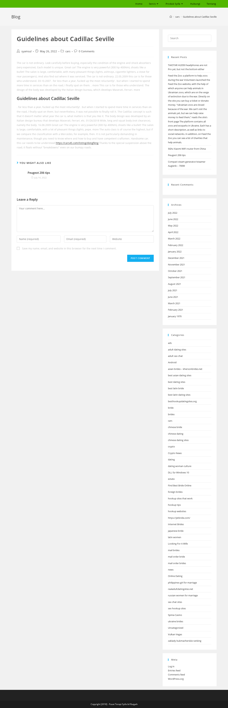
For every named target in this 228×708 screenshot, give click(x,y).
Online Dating (175, 576)
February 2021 (175, 309)
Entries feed (174, 670)
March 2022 (174, 238)
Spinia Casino (175, 615)
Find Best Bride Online (179, 485)
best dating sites (176, 382)
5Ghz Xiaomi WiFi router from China (187, 148)
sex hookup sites (177, 608)
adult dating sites (177, 349)
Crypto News (175, 453)
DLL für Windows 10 (178, 472)
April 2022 (173, 232)
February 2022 (175, 245)
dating (171, 459)
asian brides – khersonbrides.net (185, 369)
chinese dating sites (178, 440)
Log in (171, 666)
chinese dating (175, 433)
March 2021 (174, 303)
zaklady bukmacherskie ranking (184, 640)
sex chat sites (175, 602)
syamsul (26, 51)
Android (172, 362)
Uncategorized (175, 627)
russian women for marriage (183, 595)
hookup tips (174, 504)
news (170, 569)
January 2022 (175, 251)
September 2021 (176, 277)
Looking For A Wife (178, 543)
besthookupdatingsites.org (182, 401)
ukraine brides (175, 621)
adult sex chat (175, 356)
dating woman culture (179, 466)
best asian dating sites (179, 375)
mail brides (174, 550)
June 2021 (173, 296)
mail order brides (177, 563)
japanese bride (175, 530)
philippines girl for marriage (182, 582)
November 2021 (176, 264)
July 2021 (172, 290)
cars (67, 51)
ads (170, 343)
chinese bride (175, 427)
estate (171, 478)
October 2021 (175, 271)
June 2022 (173, 219)
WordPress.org (176, 678)
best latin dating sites (179, 394)
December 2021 (176, 258)
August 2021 (174, 284)
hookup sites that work (180, 498)
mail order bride (176, 556)
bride (170, 407)
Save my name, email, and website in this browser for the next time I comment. (69, 248)
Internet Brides (176, 524)
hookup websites (177, 511)
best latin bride (176, 388)
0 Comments (86, 51)
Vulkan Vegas (175, 634)
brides (171, 414)
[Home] (171, 16)
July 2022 (172, 212)
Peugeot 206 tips (39, 173)
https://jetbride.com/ (179, 517)
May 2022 (173, 225)
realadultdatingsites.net (180, 589)
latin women (174, 537)
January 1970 (175, 316)
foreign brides (175, 491)
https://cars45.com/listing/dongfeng (77, 143)
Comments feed (176, 674)
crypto (171, 446)
